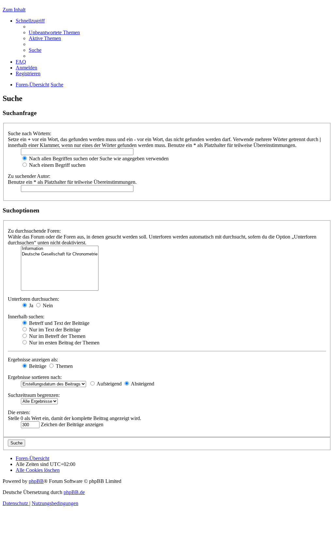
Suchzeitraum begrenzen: (34, 395)
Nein (47, 305)
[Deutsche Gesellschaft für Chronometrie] (59, 254)
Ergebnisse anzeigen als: (33, 359)
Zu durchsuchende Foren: (34, 231)
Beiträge (37, 366)
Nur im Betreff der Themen (56, 336)
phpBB (36, 481)
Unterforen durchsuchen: (33, 299)
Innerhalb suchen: (26, 316)
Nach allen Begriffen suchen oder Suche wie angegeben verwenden (98, 158)
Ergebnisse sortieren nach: (35, 377)
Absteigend (142, 383)
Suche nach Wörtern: (29, 133)
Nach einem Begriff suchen (56, 165)
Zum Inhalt (14, 9)
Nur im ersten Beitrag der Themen (63, 342)
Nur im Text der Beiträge (54, 329)
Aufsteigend (109, 383)
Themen (63, 366)
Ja (30, 305)
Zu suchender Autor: (29, 176)
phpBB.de (74, 492)
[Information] (59, 249)
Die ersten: (19, 412)
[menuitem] (54, 32)
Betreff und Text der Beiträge (58, 323)
